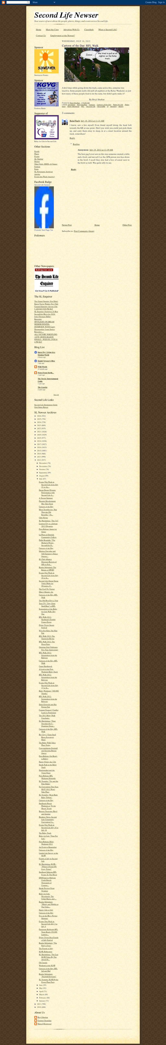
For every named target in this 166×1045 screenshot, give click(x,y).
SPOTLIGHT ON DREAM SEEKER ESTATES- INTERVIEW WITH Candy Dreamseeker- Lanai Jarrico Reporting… (44, 326)
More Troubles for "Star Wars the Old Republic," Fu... (48, 512)
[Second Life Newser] (44, 227)
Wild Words (42, 366)
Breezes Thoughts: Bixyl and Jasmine (48, 812)
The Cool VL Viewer (47, 589)
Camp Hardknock (45, 666)
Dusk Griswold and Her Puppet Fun (48, 705)
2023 (39, 425)
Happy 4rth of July (46, 910)
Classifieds (89, 29)
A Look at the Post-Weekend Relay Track (48, 670)
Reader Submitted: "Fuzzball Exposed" (47, 975)
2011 (39, 1004)
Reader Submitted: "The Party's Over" (48, 944)
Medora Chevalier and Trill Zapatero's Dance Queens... (48, 553)
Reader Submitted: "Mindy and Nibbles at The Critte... (48, 904)
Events (36, 156)
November (43, 466)
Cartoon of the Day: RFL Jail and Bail (48, 969)
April (41, 991)
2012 (39, 460)
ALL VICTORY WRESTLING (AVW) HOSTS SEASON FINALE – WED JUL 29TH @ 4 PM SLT (46, 338)
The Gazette (42, 387)
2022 (39, 428)
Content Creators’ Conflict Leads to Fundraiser (48, 711)
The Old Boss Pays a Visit (48, 600)
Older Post (127, 224)
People (36, 151)
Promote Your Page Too (43, 230)
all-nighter (71, 105)
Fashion (37, 166)
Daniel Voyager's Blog (46, 361)
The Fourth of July (46, 948)
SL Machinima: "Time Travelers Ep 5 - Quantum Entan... (47, 723)
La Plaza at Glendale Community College (47, 535)
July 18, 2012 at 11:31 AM (92, 120)
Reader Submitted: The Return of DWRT (47, 568)
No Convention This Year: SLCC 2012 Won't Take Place (49, 789)
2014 (39, 453)
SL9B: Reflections (45, 951)
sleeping (113, 106)
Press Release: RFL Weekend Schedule (47, 776)
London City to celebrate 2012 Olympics (48, 524)
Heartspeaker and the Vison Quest (47, 771)
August (42, 475)
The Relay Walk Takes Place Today (47, 743)
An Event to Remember (48, 847)
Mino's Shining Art (46, 592)
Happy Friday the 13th (47, 762)
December (43, 463)
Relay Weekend (73, 106)
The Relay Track (45, 833)
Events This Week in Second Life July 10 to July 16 (48, 827)
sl (107, 106)
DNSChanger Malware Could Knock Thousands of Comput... (47, 881)
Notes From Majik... (46, 372)
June (41, 985)
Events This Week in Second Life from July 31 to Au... (48, 484)
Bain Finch (75, 120)
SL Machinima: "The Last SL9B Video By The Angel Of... (48, 957)
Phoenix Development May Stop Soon (47, 502)
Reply (72, 137)
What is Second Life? (107, 29)
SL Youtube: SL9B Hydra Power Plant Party (48, 980)
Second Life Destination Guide (45, 404)
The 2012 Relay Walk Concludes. (47, 716)
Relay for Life (118, 105)
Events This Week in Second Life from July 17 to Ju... (48, 685)
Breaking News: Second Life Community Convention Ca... (48, 819)
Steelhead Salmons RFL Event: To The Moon (48, 873)
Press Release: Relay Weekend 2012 (46, 842)
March (42, 994)
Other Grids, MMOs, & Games (45, 164)
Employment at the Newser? (62, 35)
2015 (39, 450)
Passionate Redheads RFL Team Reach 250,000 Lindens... (48, 932)
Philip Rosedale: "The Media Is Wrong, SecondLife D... (47, 542)
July (41, 478)
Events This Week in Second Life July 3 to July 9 (48, 924)
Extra (36, 169)
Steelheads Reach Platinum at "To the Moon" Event (47, 806)
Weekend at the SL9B (47, 965)
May (41, 988)
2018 (39, 441)
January (42, 1001)
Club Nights (43, 517)
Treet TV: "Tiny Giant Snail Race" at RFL (47, 604)
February (43, 997)
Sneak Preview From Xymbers (46, 889)
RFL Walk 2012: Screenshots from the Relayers (48, 655)
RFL (82, 106)
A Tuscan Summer (46, 498)
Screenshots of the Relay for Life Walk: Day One (48, 611)
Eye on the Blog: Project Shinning (48, 917)
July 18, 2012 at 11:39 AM (101, 149)
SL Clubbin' (38, 159)
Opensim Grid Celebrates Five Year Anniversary (48, 648)
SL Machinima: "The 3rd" (49, 520)
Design (37, 161)
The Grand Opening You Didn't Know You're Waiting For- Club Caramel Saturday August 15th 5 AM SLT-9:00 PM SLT (46, 305)
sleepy (121, 106)
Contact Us (41, 35)
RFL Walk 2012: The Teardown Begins (47, 637)
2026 (39, 416)
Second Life (90, 106)
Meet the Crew (52, 29)
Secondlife (101, 106)
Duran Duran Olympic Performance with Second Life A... (47, 492)
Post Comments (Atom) (84, 231)
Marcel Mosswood (44, 1023)
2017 (39, 444)
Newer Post (67, 224)
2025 (39, 419)
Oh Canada (43, 962)
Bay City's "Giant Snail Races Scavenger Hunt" (47, 737)
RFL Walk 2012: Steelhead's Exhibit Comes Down (47, 619)
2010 (39, 1007)
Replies (76, 144)
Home (38, 29)
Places (36, 154)
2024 (39, 422)
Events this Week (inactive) (44, 176)
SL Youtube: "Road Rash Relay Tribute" (48, 796)
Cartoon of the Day (46, 506)
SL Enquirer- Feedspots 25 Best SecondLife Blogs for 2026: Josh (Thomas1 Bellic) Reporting (46, 315)
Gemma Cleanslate (44, 1020)
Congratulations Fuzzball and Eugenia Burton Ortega (48, 750)
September (43, 472)
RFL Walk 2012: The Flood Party (47, 642)
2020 (39, 434)
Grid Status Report (41, 407)
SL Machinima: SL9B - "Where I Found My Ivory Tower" (48, 866)
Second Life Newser (42, 185)
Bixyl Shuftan (43, 1017)
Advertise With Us (71, 29)
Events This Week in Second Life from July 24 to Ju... (48, 575)
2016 (39, 447)
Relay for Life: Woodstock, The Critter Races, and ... (47, 896)
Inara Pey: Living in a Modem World (46, 353)
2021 (39, 431)
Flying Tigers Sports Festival (46, 626)
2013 (39, 456)
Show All (56, 395)
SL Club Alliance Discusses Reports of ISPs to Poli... (48, 561)
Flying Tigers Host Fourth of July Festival (48, 938)
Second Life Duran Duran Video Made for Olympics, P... (48, 583)
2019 (39, 438)
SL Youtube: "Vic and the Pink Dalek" (48, 782)
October (42, 469)
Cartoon (92, 105)
